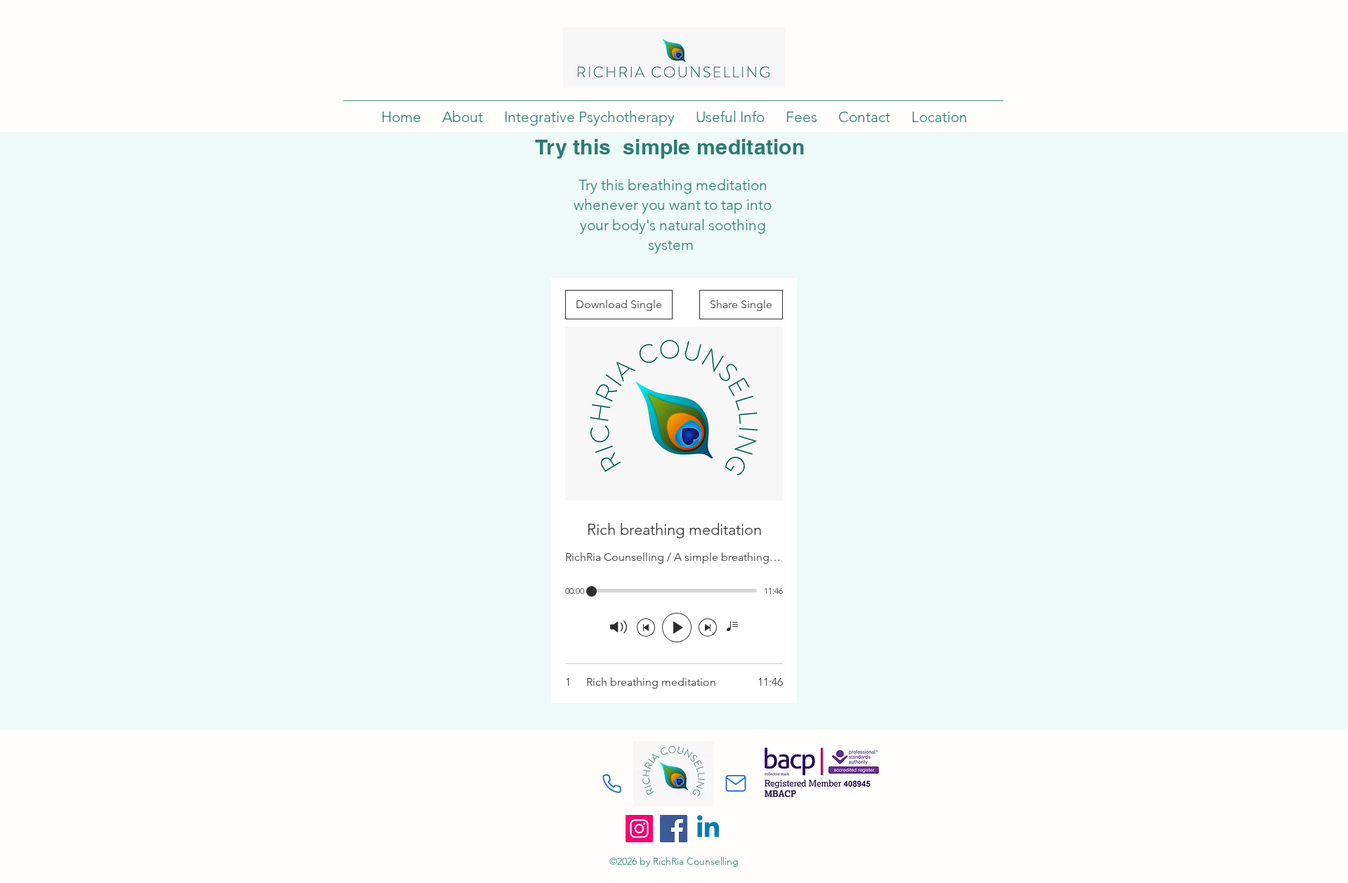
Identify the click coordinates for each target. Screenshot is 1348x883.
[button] (463, 117)
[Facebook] (673, 828)
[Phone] (611, 783)
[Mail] (736, 783)
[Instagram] (639, 828)
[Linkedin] (708, 828)
